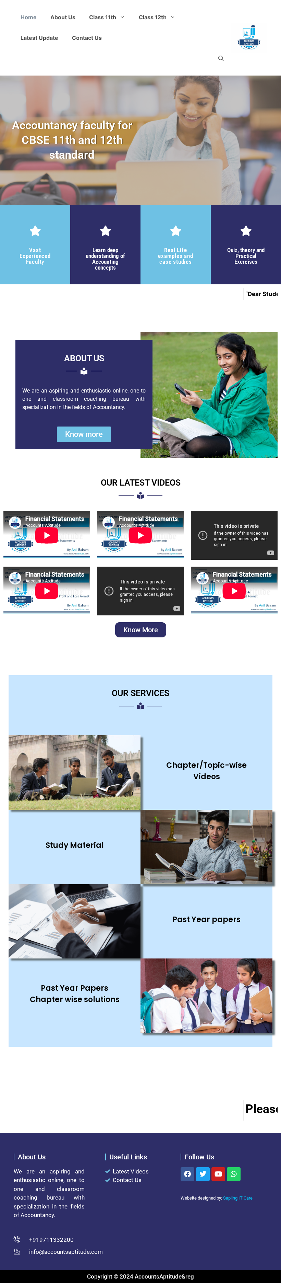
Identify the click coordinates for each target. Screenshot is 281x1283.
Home (29, 17)
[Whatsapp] (234, 1174)
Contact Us (87, 37)
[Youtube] (218, 1174)
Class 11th (102, 17)
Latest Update (39, 37)
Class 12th (153, 17)
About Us (62, 17)
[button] (221, 58)
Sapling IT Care (238, 1198)
